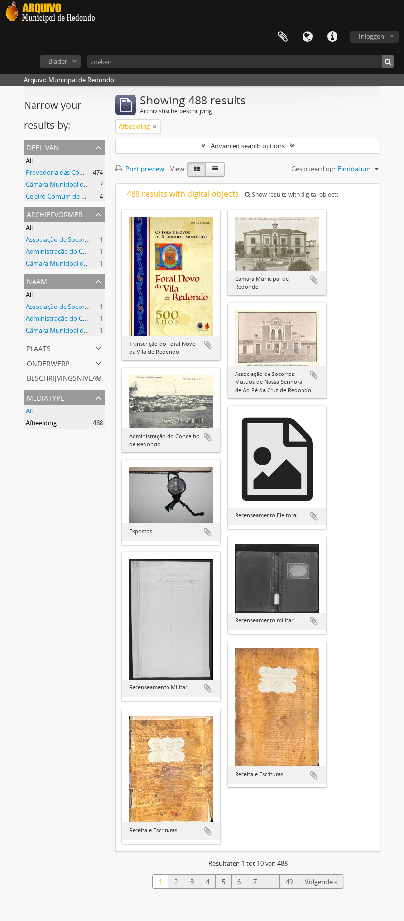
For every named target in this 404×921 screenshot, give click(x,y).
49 (289, 881)
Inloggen (371, 36)
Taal (307, 37)
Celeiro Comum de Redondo (67, 196)
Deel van (43, 146)
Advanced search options (248, 145)
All (29, 160)
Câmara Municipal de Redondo (71, 184)
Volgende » (321, 881)
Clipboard (282, 37)
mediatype (45, 397)
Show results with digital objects (294, 194)
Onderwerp (48, 362)
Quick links (332, 37)
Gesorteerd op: (313, 168)
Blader (57, 61)
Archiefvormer (55, 213)
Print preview (144, 168)
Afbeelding (41, 422)
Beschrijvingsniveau (64, 377)
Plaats (39, 347)
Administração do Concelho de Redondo (85, 251)
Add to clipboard (208, 345)
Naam (37, 280)
